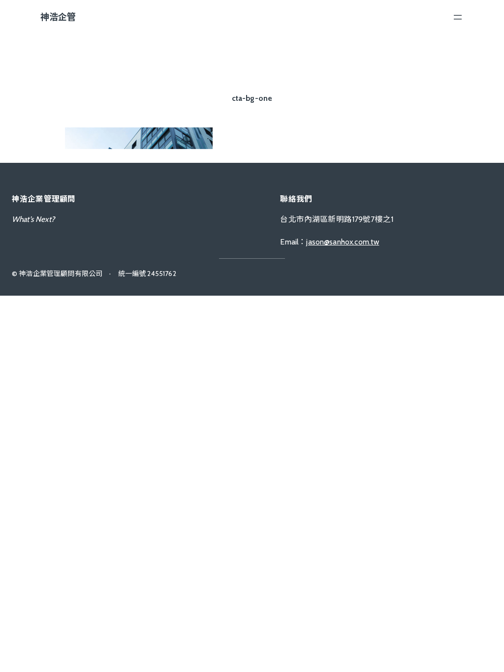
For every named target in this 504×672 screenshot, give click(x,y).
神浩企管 (58, 17)
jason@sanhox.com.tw (342, 241)
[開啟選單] (458, 17)
